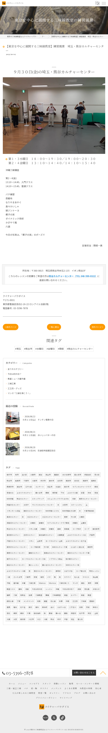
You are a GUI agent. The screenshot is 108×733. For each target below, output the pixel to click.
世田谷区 (87, 475)
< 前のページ (10, 327)
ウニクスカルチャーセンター (43, 505)
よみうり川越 (73, 493)
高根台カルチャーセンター (54, 553)
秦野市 (90, 547)
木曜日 (43, 529)
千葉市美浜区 (89, 511)
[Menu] (103, 3)
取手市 (9, 475)
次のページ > (97, 327)
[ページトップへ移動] (103, 672)
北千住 (22, 607)
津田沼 (73, 613)
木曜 (23, 583)
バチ (49, 577)
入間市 (32, 475)
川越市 (34, 481)
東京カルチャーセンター (88, 499)
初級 (38, 601)
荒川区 (97, 475)
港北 (8, 613)
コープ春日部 (35, 547)
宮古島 (86, 589)
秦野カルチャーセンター (16, 553)
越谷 (40, 475)
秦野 (15, 613)
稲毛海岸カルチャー (46, 535)
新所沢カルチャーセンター (17, 547)
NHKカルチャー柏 (72, 565)
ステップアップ (38, 499)
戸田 (66, 619)
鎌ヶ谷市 (38, 493)
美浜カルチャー (13, 517)
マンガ (75, 583)
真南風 (66, 529)
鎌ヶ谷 (58, 613)
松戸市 (81, 613)
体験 (96, 583)
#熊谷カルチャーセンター (80, 348)
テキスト (86, 577)
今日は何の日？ (15, 374)
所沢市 (43, 481)
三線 (15, 595)
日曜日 (51, 529)
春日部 (22, 619)
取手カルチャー (13, 559)
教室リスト (11, 589)
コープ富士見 (81, 571)
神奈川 (95, 607)
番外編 (16, 583)
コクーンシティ (76, 505)
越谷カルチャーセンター (16, 565)
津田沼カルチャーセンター (17, 523)
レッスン (49, 589)
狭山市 (48, 475)
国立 (30, 607)
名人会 (76, 577)
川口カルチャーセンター (51, 517)
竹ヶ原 (73, 517)
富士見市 (77, 475)
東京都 (54, 493)
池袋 (27, 589)
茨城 (87, 607)
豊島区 (91, 601)
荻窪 (82, 493)
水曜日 (32, 523)
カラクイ (67, 577)
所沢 (59, 619)
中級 (67, 601)
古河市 (59, 481)
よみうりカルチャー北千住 (76, 541)
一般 (8, 577)
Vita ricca (52, 583)
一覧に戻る (54, 327)
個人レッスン (34, 565)
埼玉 (89, 613)
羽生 (72, 619)
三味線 (83, 601)
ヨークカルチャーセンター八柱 (34, 559)
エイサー (74, 595)
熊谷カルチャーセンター (16, 529)
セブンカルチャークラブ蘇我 (58, 523)
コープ (86, 529)
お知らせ (96, 589)
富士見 (80, 619)
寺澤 (60, 601)
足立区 (76, 481)
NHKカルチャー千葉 (59, 547)
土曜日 (83, 523)
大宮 (15, 619)
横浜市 (68, 481)
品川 (52, 607)
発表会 (22, 595)
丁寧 (18, 601)
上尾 (96, 613)
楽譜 (66, 595)
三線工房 (12, 383)
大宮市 (65, 505)
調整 (45, 601)
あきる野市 (66, 475)
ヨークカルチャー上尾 (54, 541)
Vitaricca (42, 583)
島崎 (59, 529)
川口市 (31, 619)
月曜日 (75, 523)
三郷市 (27, 577)
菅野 (66, 517)
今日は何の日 (37, 589)
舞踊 (47, 595)
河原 (74, 499)
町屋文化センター (13, 505)
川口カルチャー (33, 517)
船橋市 (17, 481)
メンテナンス (29, 601)
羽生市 (49, 487)
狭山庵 (95, 577)
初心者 (53, 601)
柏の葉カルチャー (72, 559)
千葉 (28, 613)
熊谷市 (9, 481)
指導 (30, 595)
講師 (8, 595)
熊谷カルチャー (23, 499)
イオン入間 (33, 529)
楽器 (82, 595)
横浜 (22, 613)
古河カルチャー (29, 535)
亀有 (15, 607)
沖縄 (57, 589)
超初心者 (10, 601)
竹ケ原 (46, 547)
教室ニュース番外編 (16, 378)
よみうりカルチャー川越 (16, 571)
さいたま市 (18, 577)
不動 (8, 583)
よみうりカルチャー (24, 493)
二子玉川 (72, 607)
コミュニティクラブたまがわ (58, 499)
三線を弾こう (64, 583)
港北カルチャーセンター (43, 571)
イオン (31, 541)
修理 (35, 577)
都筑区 (58, 571)
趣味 (20, 589)
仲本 (89, 493)
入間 (8, 619)
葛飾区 (93, 481)
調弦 (83, 583)
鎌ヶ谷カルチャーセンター (52, 565)
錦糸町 (44, 607)
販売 (42, 577)
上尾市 (39, 541)
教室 (89, 595)
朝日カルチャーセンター (33, 511)
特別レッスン (94, 571)
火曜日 (81, 517)
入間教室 (60, 535)
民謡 (79, 589)
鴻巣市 (85, 481)
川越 (45, 619)
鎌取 (66, 613)
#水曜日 (39, 348)
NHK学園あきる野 (69, 511)
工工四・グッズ (15, 388)
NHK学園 (10, 499)
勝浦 (50, 613)
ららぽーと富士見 (77, 547)
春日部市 (96, 529)
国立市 (66, 487)
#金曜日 (51, 348)
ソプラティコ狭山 (55, 559)
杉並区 (58, 487)
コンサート (39, 487)
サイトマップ (66, 698)
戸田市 (91, 535)
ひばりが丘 (68, 571)
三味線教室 (56, 595)
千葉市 (26, 481)
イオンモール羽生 (13, 511)
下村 (62, 493)
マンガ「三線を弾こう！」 (19, 393)
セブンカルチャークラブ (82, 487)
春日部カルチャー (13, 535)
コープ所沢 (77, 529)
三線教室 (38, 595)
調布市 (51, 481)
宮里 (96, 493)
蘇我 (96, 487)
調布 (37, 607)
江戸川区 (28, 487)
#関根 (61, 348)
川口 (38, 619)
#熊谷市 (28, 348)
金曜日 (41, 523)
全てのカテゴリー (15, 369)
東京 (89, 583)
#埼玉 (18, 348)
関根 (47, 493)
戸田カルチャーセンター (16, 541)
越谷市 (19, 487)
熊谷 (52, 619)
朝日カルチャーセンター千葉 (78, 553)
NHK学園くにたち (52, 511)
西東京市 (10, 487)
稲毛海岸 (37, 613)
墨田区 (56, 475)
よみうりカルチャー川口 (77, 535)
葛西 (8, 607)
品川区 (24, 475)
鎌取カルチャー (34, 553)
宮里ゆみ (10, 493)
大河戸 (26, 505)
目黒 (81, 607)
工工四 (75, 601)
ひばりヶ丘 (61, 607)
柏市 (17, 475)
